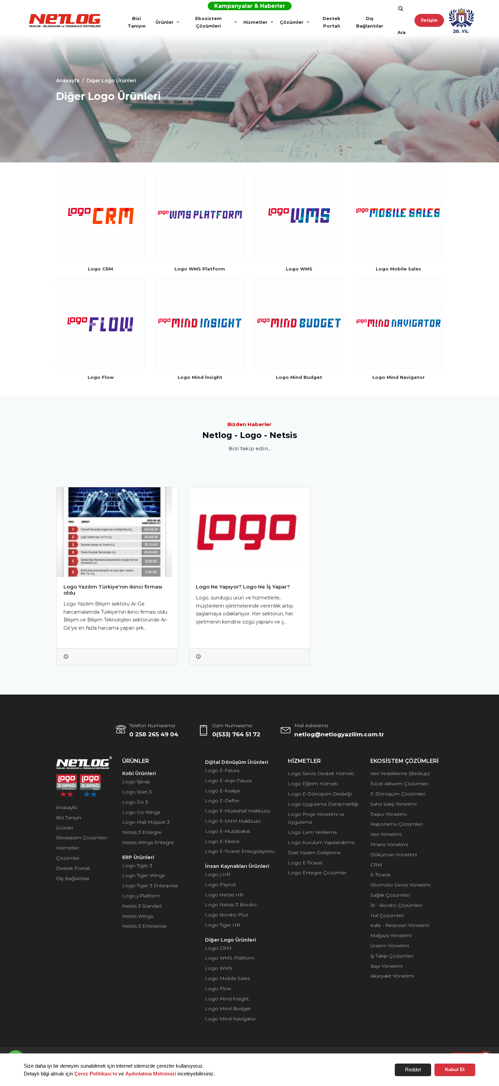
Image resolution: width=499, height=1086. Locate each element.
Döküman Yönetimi (393, 855)
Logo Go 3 (135, 802)
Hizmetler (255, 22)
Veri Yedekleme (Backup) (400, 773)
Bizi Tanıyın (137, 22)
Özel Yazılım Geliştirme (314, 852)
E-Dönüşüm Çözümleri (397, 794)
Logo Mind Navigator (230, 1019)
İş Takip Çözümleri (391, 956)
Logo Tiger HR (222, 925)
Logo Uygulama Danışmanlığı (323, 804)
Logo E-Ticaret (305, 863)
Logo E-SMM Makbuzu (233, 821)
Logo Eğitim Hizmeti (313, 784)
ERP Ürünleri (138, 857)
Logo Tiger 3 (137, 865)
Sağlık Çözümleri (390, 895)
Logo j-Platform (141, 896)
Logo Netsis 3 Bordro (231, 904)
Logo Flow (218, 988)
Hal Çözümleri (387, 915)
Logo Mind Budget (228, 1008)
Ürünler (164, 22)
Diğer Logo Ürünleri (230, 940)
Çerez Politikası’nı (95, 1073)
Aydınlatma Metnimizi (150, 1073)
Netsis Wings (137, 916)
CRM (376, 865)
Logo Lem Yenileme (312, 832)
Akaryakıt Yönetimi (392, 976)
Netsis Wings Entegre (148, 842)
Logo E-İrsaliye (222, 791)
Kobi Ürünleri (139, 773)
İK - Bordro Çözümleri (396, 905)
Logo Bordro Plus (226, 915)
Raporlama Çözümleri (396, 824)
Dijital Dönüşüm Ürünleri (236, 762)
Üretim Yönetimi (389, 946)
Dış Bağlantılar (369, 22)
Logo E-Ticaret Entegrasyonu (239, 851)
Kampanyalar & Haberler (249, 6)
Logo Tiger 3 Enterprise (150, 885)
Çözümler (291, 22)
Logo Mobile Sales (227, 978)
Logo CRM (218, 948)
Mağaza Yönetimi (390, 935)
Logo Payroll (220, 884)
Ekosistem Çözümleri (208, 22)
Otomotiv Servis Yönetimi (400, 885)
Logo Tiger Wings (143, 875)
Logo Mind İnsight (227, 999)
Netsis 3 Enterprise (144, 926)
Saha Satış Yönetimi (393, 804)
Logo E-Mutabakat (227, 831)
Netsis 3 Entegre (142, 832)
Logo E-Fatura (222, 770)
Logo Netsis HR (224, 895)
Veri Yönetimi (386, 834)
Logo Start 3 (137, 792)
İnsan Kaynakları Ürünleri (237, 866)
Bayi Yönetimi (386, 966)
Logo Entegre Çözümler (317, 873)
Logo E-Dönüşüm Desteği (320, 794)
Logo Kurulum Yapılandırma (321, 842)
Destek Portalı (331, 22)
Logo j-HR (217, 874)
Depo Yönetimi (388, 814)
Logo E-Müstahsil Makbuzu (237, 811)
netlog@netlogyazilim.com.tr (339, 734)
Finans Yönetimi (389, 844)
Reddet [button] (413, 1069)
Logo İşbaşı (136, 781)
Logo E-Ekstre (222, 841)
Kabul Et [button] (455, 1069)
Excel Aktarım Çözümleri (399, 784)
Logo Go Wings (141, 812)
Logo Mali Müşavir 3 (146, 822)
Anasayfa (66, 807)
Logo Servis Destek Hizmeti (321, 773)
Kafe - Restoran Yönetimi (399, 925)
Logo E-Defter (222, 801)
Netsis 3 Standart (142, 906)
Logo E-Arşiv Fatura (228, 780)
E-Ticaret (380, 875)
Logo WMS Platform (230, 958)
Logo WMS (219, 968)
